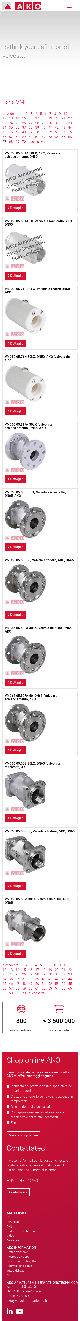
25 (17, 123)
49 (30, 132)
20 (57, 118)
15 (24, 118)
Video (10, 1235)
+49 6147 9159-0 (19, 1296)
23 (4, 123)
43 (63, 127)
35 (11, 127)
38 (30, 127)
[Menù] (69, 5)
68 (11, 142)
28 (37, 123)
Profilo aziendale (17, 1252)
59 (24, 137)
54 (63, 132)
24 (11, 123)
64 (57, 137)
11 (72, 114)
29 (44, 123)
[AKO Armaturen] (24, 6)
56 (4, 137)
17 (37, 118)
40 (44, 127)
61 (37, 137)
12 (4, 118)
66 (70, 137)
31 (57, 123)
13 (11, 118)
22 (70, 118)
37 (24, 127)
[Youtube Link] (19, 1311)
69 (17, 142)
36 (17, 127)
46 (11, 132)
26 (24, 123)
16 (30, 118)
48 (24, 132)
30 (50, 123)
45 (4, 132)
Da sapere (13, 1240)
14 (17, 118)
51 (44, 132)
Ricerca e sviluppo (18, 1256)
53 (57, 132)
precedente (10, 114)
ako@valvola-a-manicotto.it (27, 1301)
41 (50, 127)
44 (70, 127)
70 (24, 142)
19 (50, 118)
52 (50, 132)
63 (50, 137)
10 (65, 114)
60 (30, 137)
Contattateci (18, 1192)
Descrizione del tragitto (21, 1261)
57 (11, 137)
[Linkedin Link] (10, 1311)
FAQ (9, 1226)
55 (70, 132)
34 (4, 127)
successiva (37, 142)
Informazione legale (19, 1265)
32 (63, 123)
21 (63, 118)
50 (37, 132)
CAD (9, 1217)
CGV (10, 1275)
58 (17, 137)
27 (30, 123)
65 (63, 137)
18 (44, 118)
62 (44, 137)
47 (17, 132)
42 (57, 127)
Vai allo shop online (23, 1135)
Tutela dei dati (15, 1270)
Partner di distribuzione (21, 1231)
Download (13, 1221)
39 (37, 127)
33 (70, 123)
